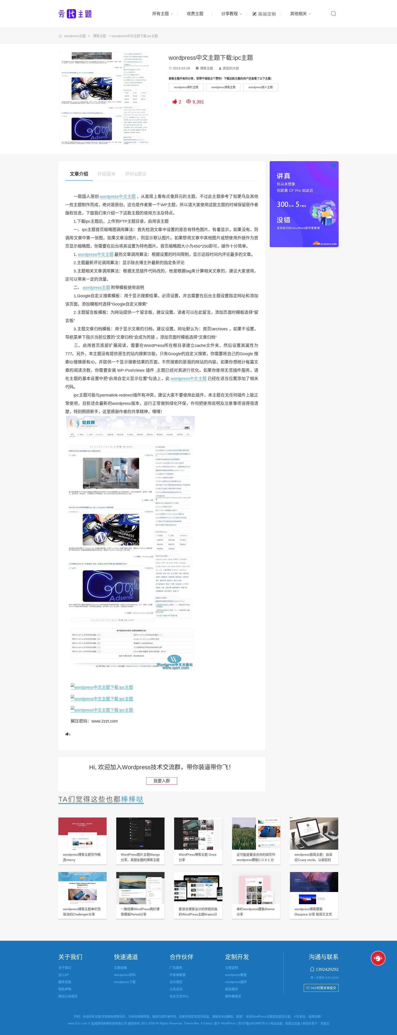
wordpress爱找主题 (83, 13)
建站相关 (231, 989)
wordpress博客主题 (223, 87)
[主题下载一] (102, 698)
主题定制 (264, 12)
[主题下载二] (102, 710)
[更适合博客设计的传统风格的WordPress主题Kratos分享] (198, 888)
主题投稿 (120, 967)
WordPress (228, 1023)
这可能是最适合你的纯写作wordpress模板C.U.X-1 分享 (256, 860)
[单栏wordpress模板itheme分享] (256, 888)
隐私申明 (64, 989)
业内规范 (176, 982)
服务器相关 (233, 996)
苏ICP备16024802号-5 (253, 1023)
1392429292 (327, 969)
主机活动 (176, 989)
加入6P (63, 975)
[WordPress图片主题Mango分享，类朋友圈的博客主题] (140, 834)
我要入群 (161, 781)
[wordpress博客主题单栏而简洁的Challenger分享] (82, 888)
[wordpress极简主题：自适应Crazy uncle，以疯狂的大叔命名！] (314, 834)
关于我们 (64, 967)
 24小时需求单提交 (321, 987)
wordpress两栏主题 (186, 87)
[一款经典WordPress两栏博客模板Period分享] (140, 888)
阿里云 (324, 1023)
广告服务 (176, 967)
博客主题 (99, 36)
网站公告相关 (68, 996)
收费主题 (195, 13)
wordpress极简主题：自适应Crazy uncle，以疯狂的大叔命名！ (313, 860)
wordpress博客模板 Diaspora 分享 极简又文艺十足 (313, 914)
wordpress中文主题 (118, 196)
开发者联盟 (178, 975)
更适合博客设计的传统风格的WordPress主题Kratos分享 (198, 914)
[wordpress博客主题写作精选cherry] (82, 834)
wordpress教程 (236, 975)
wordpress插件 (236, 982)
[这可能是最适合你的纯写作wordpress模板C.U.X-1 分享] (256, 834)
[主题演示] (102, 687)
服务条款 (64, 982)
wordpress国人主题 (261, 87)
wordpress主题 (75, 36)
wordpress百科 (125, 975)
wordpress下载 (125, 982)
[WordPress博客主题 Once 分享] (198, 834)
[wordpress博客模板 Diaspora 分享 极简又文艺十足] (314, 888)
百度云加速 (292, 1023)
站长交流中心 (179, 996)
